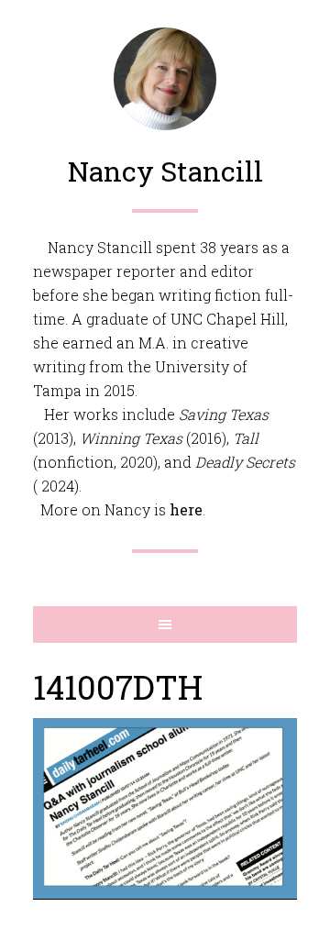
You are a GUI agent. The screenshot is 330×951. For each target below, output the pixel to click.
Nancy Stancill (165, 171)
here (186, 509)
